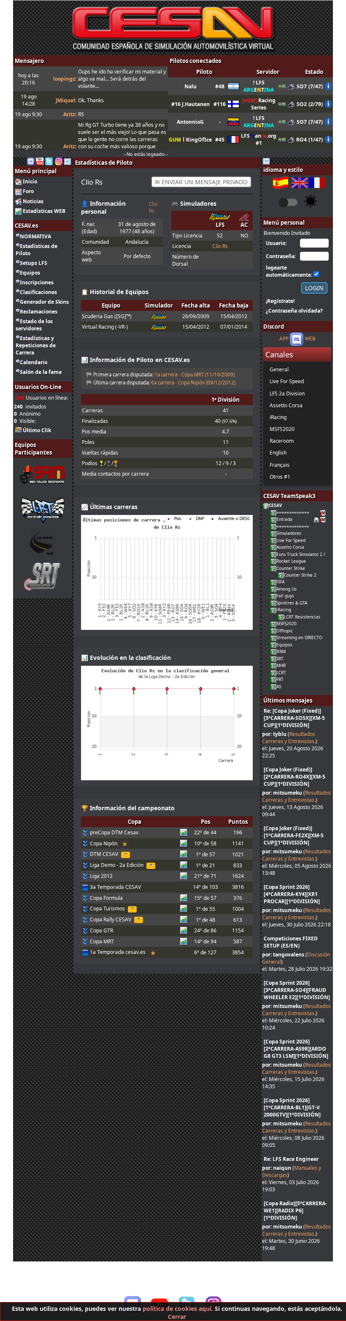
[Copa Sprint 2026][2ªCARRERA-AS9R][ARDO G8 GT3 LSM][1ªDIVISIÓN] (296, 1049)
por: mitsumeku (282, 792)
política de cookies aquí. (178, 1309)
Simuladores (288, 533)
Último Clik (37, 430)
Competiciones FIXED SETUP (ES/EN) (291, 942)
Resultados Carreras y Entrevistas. (289, 737)
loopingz (64, 78)
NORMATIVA (35, 236)
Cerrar (177, 1317)
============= (292, 512)
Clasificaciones (38, 292)
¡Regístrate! (280, 301)
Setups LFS (33, 263)
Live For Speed (290, 540)
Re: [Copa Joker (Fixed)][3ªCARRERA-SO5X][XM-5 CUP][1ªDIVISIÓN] (294, 718)
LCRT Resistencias (302, 617)
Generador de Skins (44, 301)
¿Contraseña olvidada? (294, 310)
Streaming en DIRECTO (299, 637)
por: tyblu (274, 734)
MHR (281, 665)
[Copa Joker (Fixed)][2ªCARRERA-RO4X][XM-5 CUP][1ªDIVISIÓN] (294, 776)
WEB (310, 339)
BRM (281, 651)
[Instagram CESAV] (58, 160)
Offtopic (284, 631)
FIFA (280, 582)
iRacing (283, 610)
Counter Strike (290, 568)
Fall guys (285, 596)
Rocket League (291, 561)
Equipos (30, 272)
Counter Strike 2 (300, 575)
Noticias (33, 201)
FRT (280, 679)
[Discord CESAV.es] (31, 160)
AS (278, 686)
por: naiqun (276, 1167)
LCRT (281, 672)
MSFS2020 (286, 623)
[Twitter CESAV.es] (49, 160)
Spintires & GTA (291, 603)
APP (284, 339)
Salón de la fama (41, 372)
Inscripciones (37, 282)
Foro (28, 191)
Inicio (30, 181)
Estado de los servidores (34, 325)
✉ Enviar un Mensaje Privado (201, 182)
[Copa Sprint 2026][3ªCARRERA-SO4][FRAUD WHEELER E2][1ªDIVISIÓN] (297, 990)
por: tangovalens (283, 954)
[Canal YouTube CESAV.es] (39, 160)
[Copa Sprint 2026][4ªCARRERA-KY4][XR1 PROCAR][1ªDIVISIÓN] (292, 894)
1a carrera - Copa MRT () (194, 374)
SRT (280, 659)
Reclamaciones (38, 311)
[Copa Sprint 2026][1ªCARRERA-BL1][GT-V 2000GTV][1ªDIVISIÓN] (292, 1107)
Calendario (33, 362)
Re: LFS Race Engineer (291, 1159)
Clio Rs (153, 207)
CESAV (275, 505)
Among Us (286, 589)
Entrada (284, 519)
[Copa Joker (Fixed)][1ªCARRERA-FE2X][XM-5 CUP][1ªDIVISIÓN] (294, 835)
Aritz (69, 114)
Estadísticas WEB (44, 211)
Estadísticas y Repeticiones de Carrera (36, 345)
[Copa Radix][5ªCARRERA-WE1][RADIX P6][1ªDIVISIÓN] (295, 1210)
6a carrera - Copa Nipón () (193, 382)
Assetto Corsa (290, 547)
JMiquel (65, 100)
